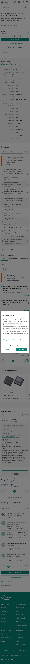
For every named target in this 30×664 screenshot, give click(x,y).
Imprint (22, 340)
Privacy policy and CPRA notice (10, 340)
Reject (8, 349)
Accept (21, 349)
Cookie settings (15, 346)
